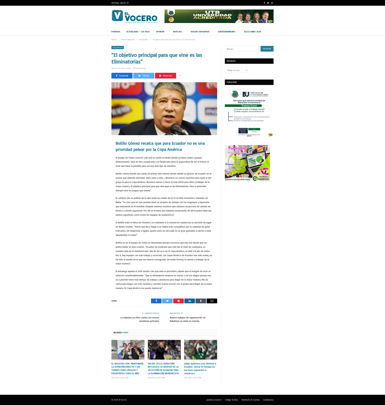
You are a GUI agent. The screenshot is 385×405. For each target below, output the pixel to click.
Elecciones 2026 (252, 31)
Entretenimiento (226, 31)
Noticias (177, 31)
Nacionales (118, 47)
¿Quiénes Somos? (214, 400)
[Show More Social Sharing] (180, 76)
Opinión (160, 31)
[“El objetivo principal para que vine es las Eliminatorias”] (164, 108)
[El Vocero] (137, 16)
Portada (115, 31)
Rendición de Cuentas (251, 400)
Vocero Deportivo (200, 31)
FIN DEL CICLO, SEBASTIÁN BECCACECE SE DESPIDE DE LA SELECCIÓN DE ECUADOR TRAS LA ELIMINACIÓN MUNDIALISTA (163, 368)
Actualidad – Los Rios (138, 31)
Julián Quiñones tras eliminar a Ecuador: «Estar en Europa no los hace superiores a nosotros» (200, 368)
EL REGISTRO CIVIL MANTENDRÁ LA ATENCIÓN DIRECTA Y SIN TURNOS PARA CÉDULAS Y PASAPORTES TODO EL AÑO (127, 368)
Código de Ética (231, 400)
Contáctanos (268, 400)
